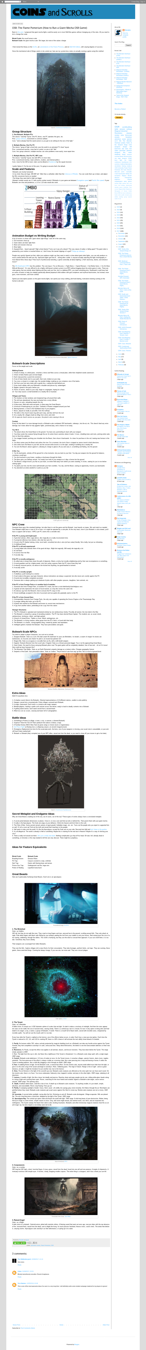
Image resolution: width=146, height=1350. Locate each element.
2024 (118, 212)
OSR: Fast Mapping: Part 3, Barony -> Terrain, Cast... (124, 333)
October (121, 239)
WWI (119, 193)
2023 (118, 215)
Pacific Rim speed (98, 180)
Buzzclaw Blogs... (122, 399)
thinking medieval (127, 166)
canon (124, 193)
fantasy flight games (120, 183)
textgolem (120, 409)
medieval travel (120, 154)
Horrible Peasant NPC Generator (123, 277)
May (119, 357)
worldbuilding (127, 127)
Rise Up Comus (122, 416)
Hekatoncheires (122, 543)
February (121, 365)
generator (122, 150)
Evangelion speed (83, 180)
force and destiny (120, 185)
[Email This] (27, 1243)
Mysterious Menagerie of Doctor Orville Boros (123, 191)
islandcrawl (129, 185)
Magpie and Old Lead (123, 528)
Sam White (68, 1216)
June (120, 354)
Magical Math (122, 189)
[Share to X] (32, 1243)
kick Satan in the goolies (98, 829)
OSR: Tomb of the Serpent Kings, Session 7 (123, 311)
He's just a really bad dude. (46, 836)
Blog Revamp (120, 538)
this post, (21, 32)
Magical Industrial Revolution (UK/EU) (122, 74)
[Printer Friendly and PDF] (19, 1243)
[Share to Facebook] (34, 1243)
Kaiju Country (121, 537)
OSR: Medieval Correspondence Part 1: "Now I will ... (124, 263)
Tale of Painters (122, 484)
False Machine (121, 441)
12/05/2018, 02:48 (32, 1283)
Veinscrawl (128, 135)
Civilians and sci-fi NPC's (124, 479)
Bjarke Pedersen (72, 357)
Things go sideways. (78, 251)
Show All (130, 457)
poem (122, 171)
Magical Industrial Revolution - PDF (121, 78)
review (117, 135)
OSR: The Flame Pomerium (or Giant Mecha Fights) (123, 304)
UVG (130, 145)
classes (129, 133)
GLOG (35, 47)
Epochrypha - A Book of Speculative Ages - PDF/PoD (123, 91)
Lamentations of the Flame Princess (52, 47)
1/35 (116, 168)
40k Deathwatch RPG (22, 266)
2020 (118, 223)
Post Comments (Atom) (28, 1328)
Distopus (120, 466)
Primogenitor (128, 177)
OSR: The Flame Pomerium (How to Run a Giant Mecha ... (125, 256)
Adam (20, 1271)
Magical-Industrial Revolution (121, 132)
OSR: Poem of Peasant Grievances (122, 323)
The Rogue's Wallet (123, 425)
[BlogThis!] (30, 1243)
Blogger (76, 1344)
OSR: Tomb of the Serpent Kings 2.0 (124, 250)
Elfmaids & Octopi (123, 374)
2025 (118, 210)
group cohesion (21, 139)
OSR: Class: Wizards (124, 343)
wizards (117, 137)
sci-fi (116, 141)
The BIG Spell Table (122, 436)
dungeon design (121, 147)
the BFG (66, 925)
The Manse (120, 435)
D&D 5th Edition (75, 47)
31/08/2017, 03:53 (28, 1271)
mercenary (129, 156)
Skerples (128, 30)
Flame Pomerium (45, 1245)
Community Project (122, 168)
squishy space (119, 187)
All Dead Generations (124, 450)
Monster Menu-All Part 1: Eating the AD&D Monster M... (125, 317)
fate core (129, 183)
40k (120, 141)
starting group (123, 196)
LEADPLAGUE (121, 478)
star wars (125, 149)
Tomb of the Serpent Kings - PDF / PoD (122, 96)
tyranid (130, 196)
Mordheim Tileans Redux (124, 545)
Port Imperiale (121, 518)
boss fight (118, 160)
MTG (65, 1161)
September (121, 241)
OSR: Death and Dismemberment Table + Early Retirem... (124, 296)
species (129, 139)
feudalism (129, 137)
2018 (118, 228)
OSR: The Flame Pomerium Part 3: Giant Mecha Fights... (124, 271)
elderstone (129, 193)
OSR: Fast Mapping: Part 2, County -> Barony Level (124, 339)
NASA (64, 1018)
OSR (52, 1245)
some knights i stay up (123, 411)
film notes (127, 152)
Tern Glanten (22, 1283)
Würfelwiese (121, 510)
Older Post (106, 1325)
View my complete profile (125, 35)
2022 (118, 218)
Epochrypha (121, 173)
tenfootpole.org (122, 383)
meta (122, 135)
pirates (123, 143)
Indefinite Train (127, 187)
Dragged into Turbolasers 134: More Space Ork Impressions (124, 555)
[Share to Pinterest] (36, 1243)
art (121, 193)
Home (61, 1325)
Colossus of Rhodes (71, 174)
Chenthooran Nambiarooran (63, 127)
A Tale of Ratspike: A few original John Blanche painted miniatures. (123, 521)
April (119, 359)
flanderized (53, 162)
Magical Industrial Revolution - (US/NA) (122, 70)
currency (117, 164)
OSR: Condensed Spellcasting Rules (124, 347)
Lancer (116, 189)
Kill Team (123, 169)
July (119, 247)
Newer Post (16, 1325)
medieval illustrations (126, 164)
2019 (118, 226)
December (121, 233)
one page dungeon (121, 158)
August (120, 244)
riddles (116, 196)
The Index (118, 103)
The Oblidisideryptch (24, 1259)
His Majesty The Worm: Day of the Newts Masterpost (123, 428)
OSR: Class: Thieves (124, 350)
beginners (117, 179)
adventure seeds (35, 1245)
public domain (125, 195)
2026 (118, 207)
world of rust (118, 198)
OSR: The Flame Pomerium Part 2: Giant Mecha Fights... (124, 283)
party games (128, 181)
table (116, 129)
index (119, 195)
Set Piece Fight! (19, 727)
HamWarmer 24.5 (127, 162)
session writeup (126, 129)
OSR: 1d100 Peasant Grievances (124, 328)
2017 (118, 231)
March (120, 362)
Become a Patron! (120, 109)
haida (116, 195)
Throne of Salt (121, 391)
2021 (118, 220)
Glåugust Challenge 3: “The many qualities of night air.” (123, 403)
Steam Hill (122, 156)
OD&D (130, 158)
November (121, 236)
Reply (19, 1265)
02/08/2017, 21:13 (37, 1259)
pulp (130, 195)
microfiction (118, 166)
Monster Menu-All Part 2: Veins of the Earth (124, 289)
